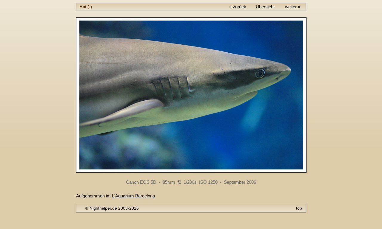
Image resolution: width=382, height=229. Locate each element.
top (299, 208)
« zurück (237, 6)
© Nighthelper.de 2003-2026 (112, 208)
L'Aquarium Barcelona (133, 195)
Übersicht (265, 6)
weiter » (292, 6)
